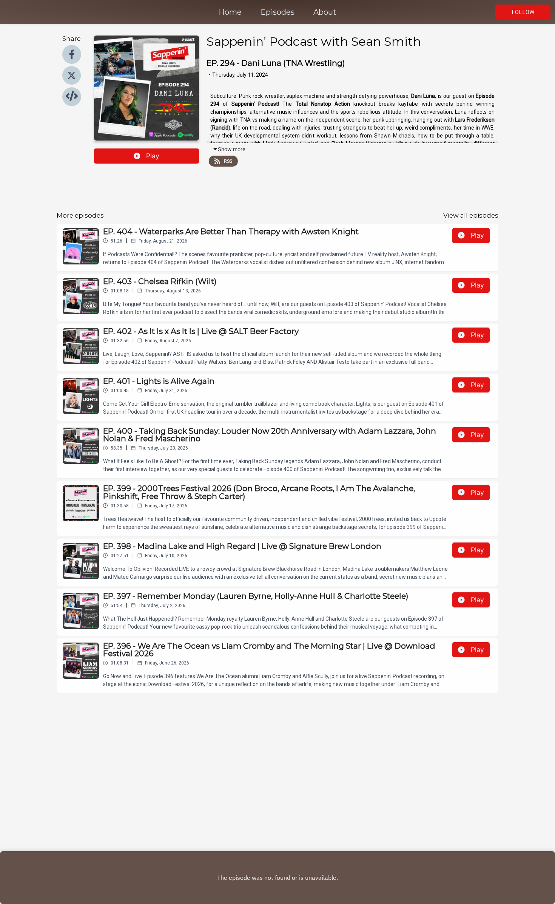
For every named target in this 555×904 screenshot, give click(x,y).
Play (152, 156)
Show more (231, 149)
